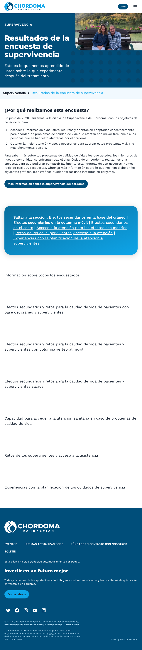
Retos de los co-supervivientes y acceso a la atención (64, 233)
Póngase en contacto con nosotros (99, 544)
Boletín (10, 551)
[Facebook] (17, 610)
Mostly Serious (129, 639)
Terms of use (72, 624)
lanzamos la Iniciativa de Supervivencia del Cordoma (69, 118)
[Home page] (24, 7)
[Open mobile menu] (135, 6)
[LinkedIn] (43, 610)
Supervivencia (14, 93)
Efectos (56, 217)
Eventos (10, 544)
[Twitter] (8, 610)
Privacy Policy (53, 624)
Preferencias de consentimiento (23, 624)
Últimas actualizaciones (44, 544)
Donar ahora (17, 594)
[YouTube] (34, 610)
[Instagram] (26, 610)
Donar (123, 6)
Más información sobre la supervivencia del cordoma (46, 184)
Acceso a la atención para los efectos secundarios (82, 227)
